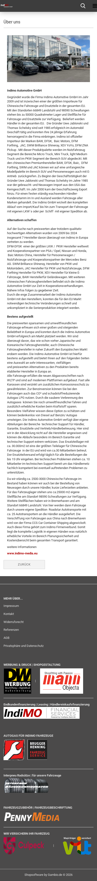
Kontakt (9, 614)
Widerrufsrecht (14, 622)
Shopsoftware (33, 875)
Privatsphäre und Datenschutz (24, 646)
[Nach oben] (84, 874)
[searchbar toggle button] (83, 6)
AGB (6, 638)
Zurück (24, 564)
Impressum (11, 606)
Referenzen (11, 629)
